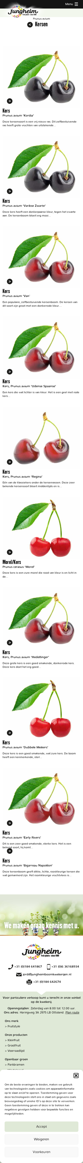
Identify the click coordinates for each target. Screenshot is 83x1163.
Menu (69, 4)
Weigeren (41, 1139)
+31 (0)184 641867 (28, 966)
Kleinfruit (14, 1040)
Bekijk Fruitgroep (41, 86)
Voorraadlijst (16, 1050)
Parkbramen (16, 1064)
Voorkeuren (41, 1152)
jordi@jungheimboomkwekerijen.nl (47, 974)
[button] (76, 1075)
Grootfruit (14, 1045)
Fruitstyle (14, 1026)
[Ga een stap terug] (30, 24)
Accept (41, 1126)
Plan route (72, 1012)
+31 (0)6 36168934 (65, 966)
